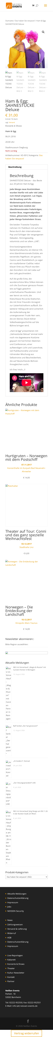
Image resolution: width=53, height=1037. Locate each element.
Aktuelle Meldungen (16, 893)
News (10, 920)
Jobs (9, 906)
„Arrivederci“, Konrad (21, 761)
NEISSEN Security (15, 911)
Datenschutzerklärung (17, 898)
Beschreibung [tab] (14, 167)
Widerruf (11, 933)
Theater (11, 968)
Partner (10, 981)
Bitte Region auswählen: (16, 644)
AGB (9, 937)
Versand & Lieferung (17, 928)
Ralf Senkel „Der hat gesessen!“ (25, 726)
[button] (43, 32)
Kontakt (11, 977)
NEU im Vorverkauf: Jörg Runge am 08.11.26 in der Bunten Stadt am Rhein (30, 812)
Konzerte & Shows (15, 964)
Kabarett (11, 959)
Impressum (12, 902)
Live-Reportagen (15, 955)
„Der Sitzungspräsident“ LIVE (24, 783)
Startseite (9, 20)
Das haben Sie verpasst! (25, 20)
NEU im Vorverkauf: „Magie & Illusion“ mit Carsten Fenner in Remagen (29, 668)
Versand (12, 122)
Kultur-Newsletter (15, 972)
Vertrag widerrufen (26, 1033)
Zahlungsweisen (15, 924)
